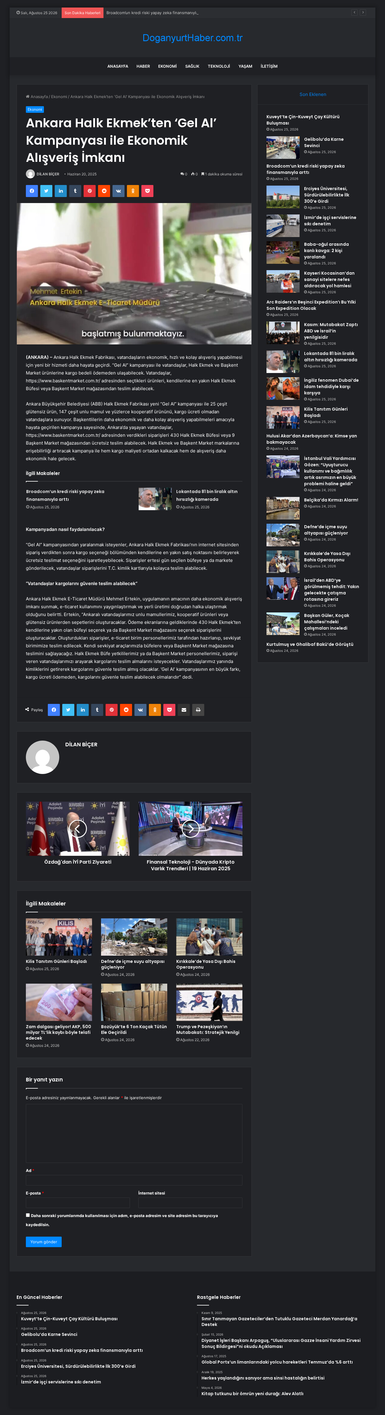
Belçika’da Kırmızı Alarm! (331, 500)
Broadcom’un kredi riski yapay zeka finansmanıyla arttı (156, 12)
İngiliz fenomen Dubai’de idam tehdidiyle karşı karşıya (331, 386)
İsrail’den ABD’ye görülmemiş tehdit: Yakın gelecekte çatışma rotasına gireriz (331, 589)
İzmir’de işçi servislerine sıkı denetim (330, 220)
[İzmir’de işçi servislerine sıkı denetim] (283, 225)
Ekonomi (167, 66)
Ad (30, 1170)
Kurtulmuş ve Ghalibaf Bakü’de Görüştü (309, 644)
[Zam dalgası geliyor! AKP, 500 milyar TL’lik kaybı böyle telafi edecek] (59, 1002)
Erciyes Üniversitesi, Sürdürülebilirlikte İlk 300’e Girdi (326, 195)
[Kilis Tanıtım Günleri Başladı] (59, 937)
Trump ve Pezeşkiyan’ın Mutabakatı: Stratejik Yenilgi (207, 1029)
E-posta (35, 1193)
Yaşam (245, 66)
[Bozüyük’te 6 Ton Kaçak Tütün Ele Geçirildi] (134, 1002)
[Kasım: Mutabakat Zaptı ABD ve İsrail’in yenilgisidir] (283, 333)
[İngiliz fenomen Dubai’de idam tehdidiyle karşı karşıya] (283, 388)
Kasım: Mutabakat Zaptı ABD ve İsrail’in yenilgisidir (331, 331)
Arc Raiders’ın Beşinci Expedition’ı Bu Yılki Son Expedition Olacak (311, 305)
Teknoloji (219, 66)
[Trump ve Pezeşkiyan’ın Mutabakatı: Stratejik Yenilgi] (209, 1002)
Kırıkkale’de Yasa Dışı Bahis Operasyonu (206, 964)
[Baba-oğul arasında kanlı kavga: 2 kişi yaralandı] (283, 252)
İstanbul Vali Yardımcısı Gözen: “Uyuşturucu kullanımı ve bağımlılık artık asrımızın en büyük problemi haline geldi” (330, 471)
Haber (143, 66)
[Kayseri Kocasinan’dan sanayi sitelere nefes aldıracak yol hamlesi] (283, 281)
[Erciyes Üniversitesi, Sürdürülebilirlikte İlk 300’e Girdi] (283, 197)
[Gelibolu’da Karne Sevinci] (283, 147)
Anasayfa (117, 66)
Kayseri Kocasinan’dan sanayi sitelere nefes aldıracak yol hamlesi (329, 279)
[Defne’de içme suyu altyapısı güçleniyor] (134, 937)
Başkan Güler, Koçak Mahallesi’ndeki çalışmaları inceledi (326, 621)
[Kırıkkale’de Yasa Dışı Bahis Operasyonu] (209, 937)
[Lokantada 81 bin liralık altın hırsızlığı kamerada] (155, 499)
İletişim (269, 66)
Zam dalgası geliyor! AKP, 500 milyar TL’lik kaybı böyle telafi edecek (58, 1032)
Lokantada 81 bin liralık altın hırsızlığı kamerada (330, 356)
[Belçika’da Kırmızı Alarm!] (283, 508)
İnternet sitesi (151, 1193)
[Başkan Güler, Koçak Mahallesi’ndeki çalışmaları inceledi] (283, 623)
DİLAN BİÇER (48, 174)
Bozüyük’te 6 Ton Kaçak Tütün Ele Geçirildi (134, 1029)
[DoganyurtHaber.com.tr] (192, 37)
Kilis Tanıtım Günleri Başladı (56, 961)
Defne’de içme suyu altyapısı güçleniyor (133, 964)
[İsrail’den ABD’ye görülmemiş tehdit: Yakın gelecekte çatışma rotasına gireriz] (283, 588)
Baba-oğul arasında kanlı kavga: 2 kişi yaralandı (326, 250)
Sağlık (192, 66)
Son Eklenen (313, 94)
